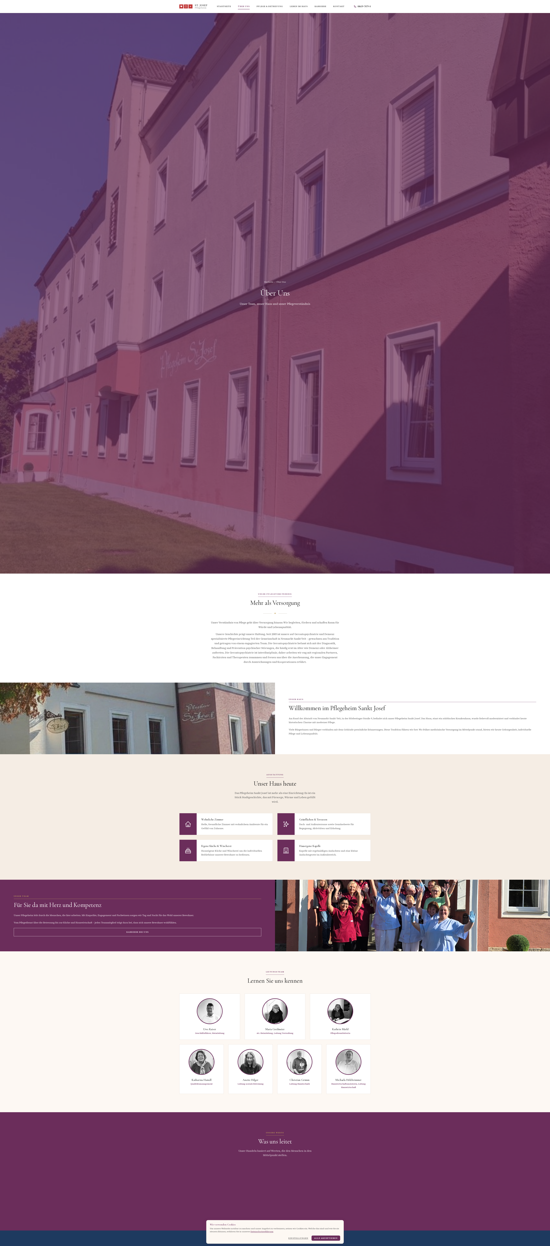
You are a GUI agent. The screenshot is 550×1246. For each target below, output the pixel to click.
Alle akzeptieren (326, 1238)
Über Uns (244, 6)
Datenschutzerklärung (262, 1231)
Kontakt (338, 6)
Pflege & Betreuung (270, 6)
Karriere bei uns (137, 932)
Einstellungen (298, 1238)
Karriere (320, 6)
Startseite (224, 6)
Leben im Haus (299, 6)
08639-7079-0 (364, 6)
